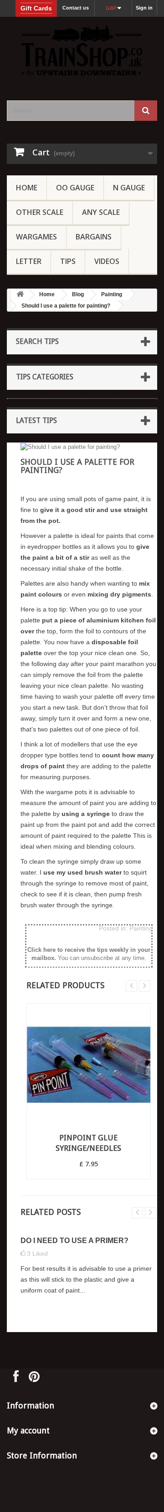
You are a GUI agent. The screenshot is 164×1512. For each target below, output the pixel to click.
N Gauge (129, 188)
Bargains (94, 237)
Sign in (144, 7)
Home (26, 188)
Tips (68, 261)
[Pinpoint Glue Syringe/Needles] (88, 1065)
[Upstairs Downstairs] (82, 51)
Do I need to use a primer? (74, 1240)
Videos (106, 261)
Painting (111, 294)
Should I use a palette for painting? (65, 306)
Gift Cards (36, 8)
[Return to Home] (20, 294)
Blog (78, 294)
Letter (28, 261)
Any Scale (101, 212)
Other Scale (39, 212)
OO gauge (75, 188)
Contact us (75, 7)
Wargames (36, 237)
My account (28, 1430)
